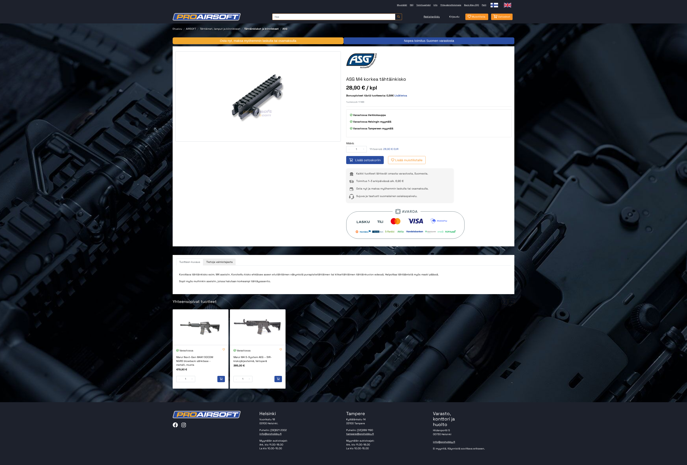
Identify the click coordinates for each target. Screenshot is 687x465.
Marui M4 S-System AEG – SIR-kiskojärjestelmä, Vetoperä (252, 359)
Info (435, 5)
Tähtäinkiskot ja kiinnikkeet (261, 28)
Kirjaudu (454, 16)
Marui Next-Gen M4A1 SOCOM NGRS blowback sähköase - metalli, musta (194, 361)
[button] (505, 301)
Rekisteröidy (432, 16)
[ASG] (367, 60)
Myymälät (402, 5)
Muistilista (478, 16)
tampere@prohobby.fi (360, 433)
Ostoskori (503, 16)
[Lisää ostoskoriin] (221, 379)
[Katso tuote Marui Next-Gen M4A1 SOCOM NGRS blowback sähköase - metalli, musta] (200, 327)
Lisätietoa (400, 95)
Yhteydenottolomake (450, 5)
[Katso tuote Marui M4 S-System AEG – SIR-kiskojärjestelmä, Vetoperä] (257, 327)
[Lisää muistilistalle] (223, 349)
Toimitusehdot (423, 5)
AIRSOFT (191, 28)
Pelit (484, 5)
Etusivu (177, 28)
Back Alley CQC (471, 5)
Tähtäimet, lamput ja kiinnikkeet (220, 28)
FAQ (411, 5)
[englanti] (507, 5)
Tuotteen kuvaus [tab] (189, 262)
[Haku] (398, 17)
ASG (285, 28)
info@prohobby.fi (270, 433)
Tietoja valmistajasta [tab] (219, 262)
